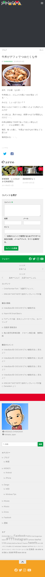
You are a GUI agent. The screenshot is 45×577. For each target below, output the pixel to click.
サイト (6, 227)
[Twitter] (34, 258)
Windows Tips (11, 494)
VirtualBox (9, 546)
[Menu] (42, 3)
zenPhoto (30, 546)
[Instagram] (37, 258)
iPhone (8, 478)
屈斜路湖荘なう (29, 179)
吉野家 (39, 549)
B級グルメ (10, 536)
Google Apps (38, 536)
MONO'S (7, 468)
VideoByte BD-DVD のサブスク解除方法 (19, 308)
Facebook (7, 517)
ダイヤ (4, 549)
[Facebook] (30, 258)
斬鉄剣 (20, 552)
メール (25, 219)
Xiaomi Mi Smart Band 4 (13, 313)
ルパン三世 (25, 549)
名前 (6, 219)
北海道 (31, 549)
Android (9, 473)
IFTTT (10, 539)
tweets (32, 543)
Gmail (32, 536)
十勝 (35, 549)
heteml (4, 540)
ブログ (4, 50)
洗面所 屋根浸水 (10, 327)
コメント (8, 202)
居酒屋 (11, 552)
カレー (35, 546)
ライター (18, 549)
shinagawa (8, 61)
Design (6, 485)
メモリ (14, 549)
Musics (6, 506)
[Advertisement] (22, 23)
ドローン (8, 549)
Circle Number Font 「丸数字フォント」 (19, 289)
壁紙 (6, 523)
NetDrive (14, 543)
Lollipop (9, 543)
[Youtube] (41, 258)
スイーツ (40, 546)
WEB (7, 489)
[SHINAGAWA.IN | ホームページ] (15, 3)
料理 (7, 462)
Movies (6, 501)
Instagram (21, 539)
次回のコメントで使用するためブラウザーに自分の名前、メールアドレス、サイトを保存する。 (22, 239)
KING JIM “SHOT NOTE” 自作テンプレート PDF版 (22, 294)
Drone (6, 512)
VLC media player (16, 546)
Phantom (25, 543)
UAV (39, 543)
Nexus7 (19, 543)
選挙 (23, 552)
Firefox (28, 536)
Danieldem (8, 386)
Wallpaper (24, 546)
